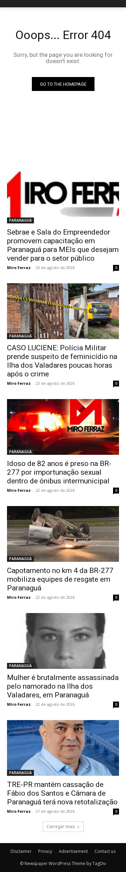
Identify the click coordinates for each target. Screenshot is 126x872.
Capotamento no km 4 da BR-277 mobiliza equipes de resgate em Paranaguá (60, 579)
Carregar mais (61, 826)
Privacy (45, 851)
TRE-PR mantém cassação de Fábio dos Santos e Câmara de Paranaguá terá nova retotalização (62, 793)
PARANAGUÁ (20, 220)
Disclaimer (20, 851)
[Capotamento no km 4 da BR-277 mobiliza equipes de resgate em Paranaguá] (63, 534)
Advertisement (73, 851)
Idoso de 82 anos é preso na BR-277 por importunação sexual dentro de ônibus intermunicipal (59, 472)
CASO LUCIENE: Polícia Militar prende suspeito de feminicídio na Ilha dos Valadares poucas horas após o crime (62, 361)
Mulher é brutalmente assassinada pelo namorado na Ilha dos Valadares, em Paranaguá (63, 686)
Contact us (104, 851)
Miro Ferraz (19, 267)
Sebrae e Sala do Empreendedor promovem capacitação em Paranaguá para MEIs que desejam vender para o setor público (63, 245)
